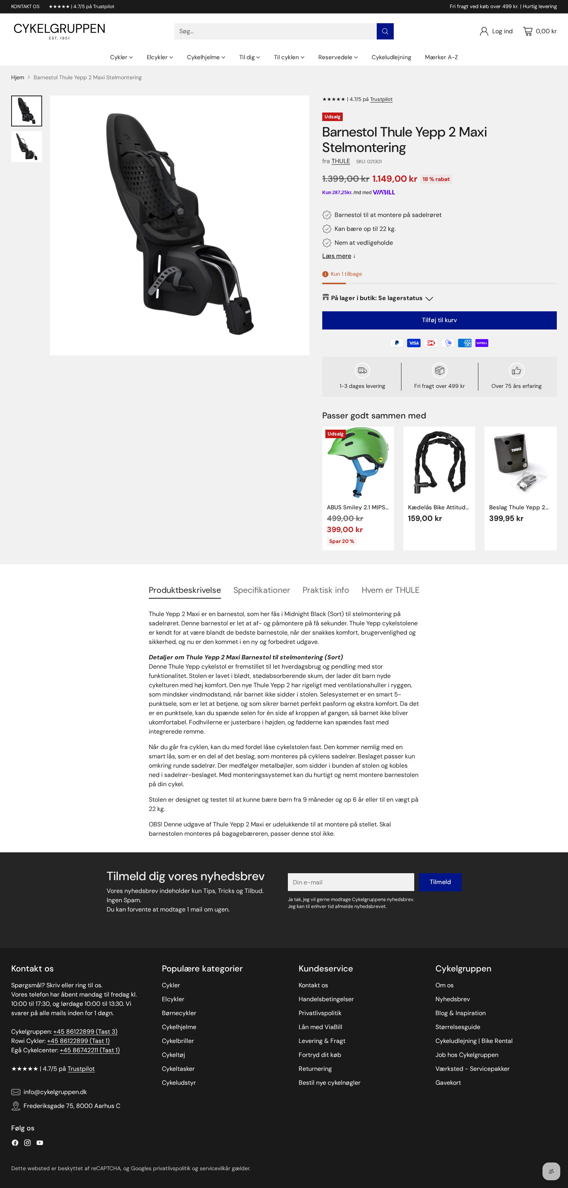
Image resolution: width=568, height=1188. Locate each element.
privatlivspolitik (171, 1168)
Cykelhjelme (179, 1027)
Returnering (315, 1069)
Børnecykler (179, 1013)
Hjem (17, 77)
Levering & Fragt (322, 1041)
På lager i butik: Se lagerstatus (377, 298)
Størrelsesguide (457, 1027)
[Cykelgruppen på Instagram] (27, 1144)
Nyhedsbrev (452, 999)
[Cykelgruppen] (59, 31)
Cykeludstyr (179, 1083)
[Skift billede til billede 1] (26, 111)
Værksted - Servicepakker (472, 1069)
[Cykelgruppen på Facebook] (15, 1144)
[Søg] (385, 31)
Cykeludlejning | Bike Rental (474, 1041)
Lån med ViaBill (320, 1027)
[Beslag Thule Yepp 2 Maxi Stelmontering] (520, 462)
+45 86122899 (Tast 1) (78, 1041)
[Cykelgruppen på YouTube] (39, 1144)
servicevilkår (215, 1168)
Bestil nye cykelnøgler (330, 1083)
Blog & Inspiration (460, 1013)
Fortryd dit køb (320, 1055)
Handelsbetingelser (326, 999)
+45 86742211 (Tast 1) (90, 1050)
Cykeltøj (173, 1055)
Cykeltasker (178, 1069)
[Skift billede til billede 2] (26, 146)
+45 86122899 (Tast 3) (85, 1032)
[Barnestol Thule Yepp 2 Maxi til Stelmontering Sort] (180, 225)
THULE (341, 161)
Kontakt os (313, 985)
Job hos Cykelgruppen (466, 1055)
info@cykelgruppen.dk (55, 1092)
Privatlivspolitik (320, 1013)
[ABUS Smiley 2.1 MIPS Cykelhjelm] (358, 462)
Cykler (171, 985)
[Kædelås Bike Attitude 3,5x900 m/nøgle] (439, 462)
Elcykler (173, 999)
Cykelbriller (178, 1041)
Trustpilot (381, 99)
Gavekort (448, 1083)
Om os (444, 985)
